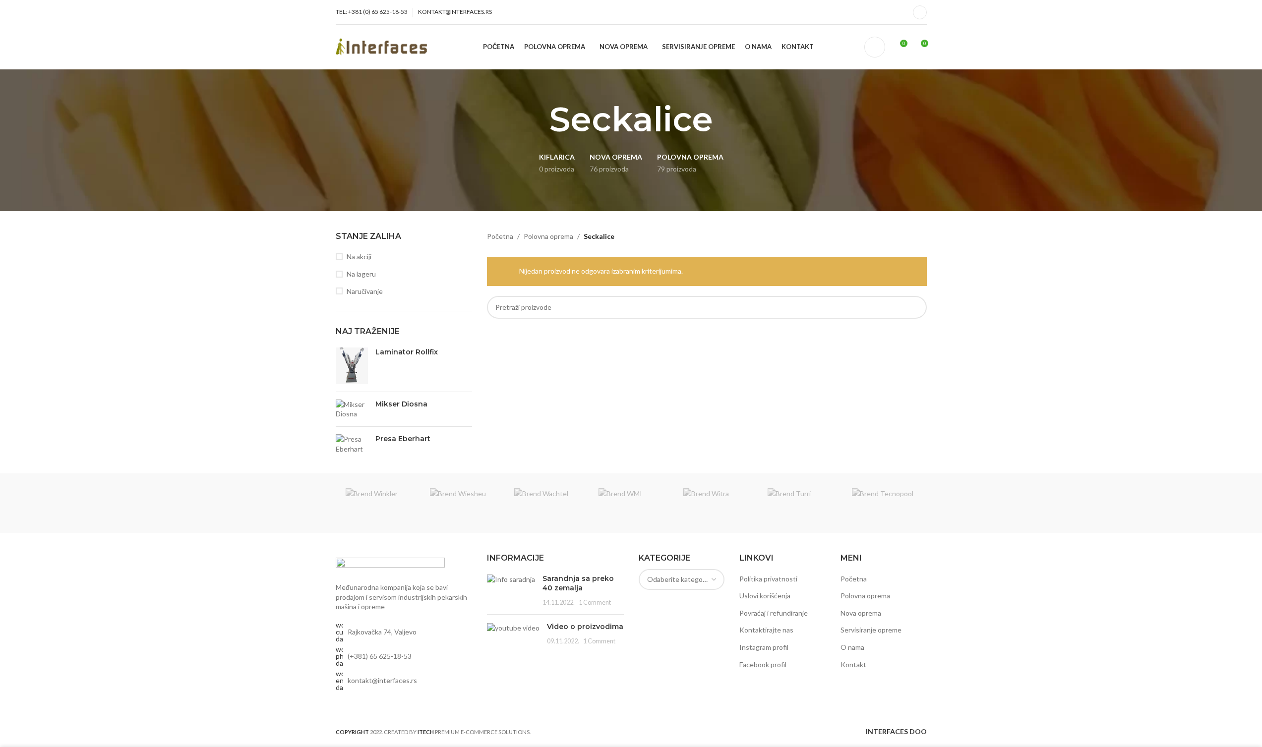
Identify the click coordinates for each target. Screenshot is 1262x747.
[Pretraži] (874, 47)
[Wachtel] (546, 503)
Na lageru (361, 274)
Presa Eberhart (402, 438)
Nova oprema (861, 613)
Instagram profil (763, 647)
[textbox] (682, 579)
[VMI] (631, 503)
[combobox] (682, 579)
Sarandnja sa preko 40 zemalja (578, 583)
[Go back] (537, 119)
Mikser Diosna (401, 404)
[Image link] (390, 564)
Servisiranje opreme (871, 630)
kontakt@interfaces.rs (382, 680)
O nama (852, 647)
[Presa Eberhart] (352, 444)
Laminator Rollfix (406, 351)
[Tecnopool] (884, 503)
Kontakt (853, 664)
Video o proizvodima (585, 626)
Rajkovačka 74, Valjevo (382, 632)
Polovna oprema (548, 236)
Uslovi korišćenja (764, 595)
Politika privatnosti (768, 579)
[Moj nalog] (920, 12)
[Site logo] (384, 46)
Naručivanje (365, 291)
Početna (500, 236)
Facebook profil (762, 664)
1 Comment (595, 602)
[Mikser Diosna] (352, 409)
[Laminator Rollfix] (352, 365)
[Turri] (800, 503)
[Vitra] (715, 503)
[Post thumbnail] (511, 590)
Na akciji (359, 256)
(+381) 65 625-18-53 (380, 656)
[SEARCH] (915, 307)
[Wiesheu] (462, 503)
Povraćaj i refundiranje (773, 613)
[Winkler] (378, 503)
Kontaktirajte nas (766, 630)
